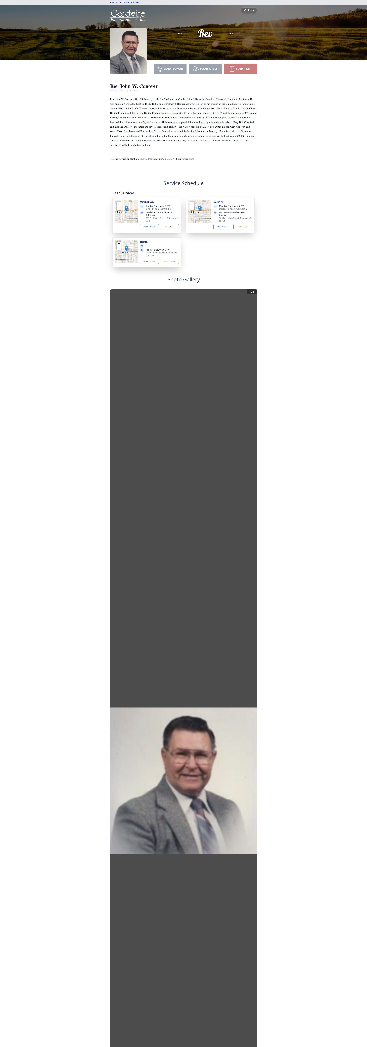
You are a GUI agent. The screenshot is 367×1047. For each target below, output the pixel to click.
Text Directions (149, 226)
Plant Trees (169, 226)
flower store (188, 158)
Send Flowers (169, 261)
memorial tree (144, 158)
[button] (126, 208)
